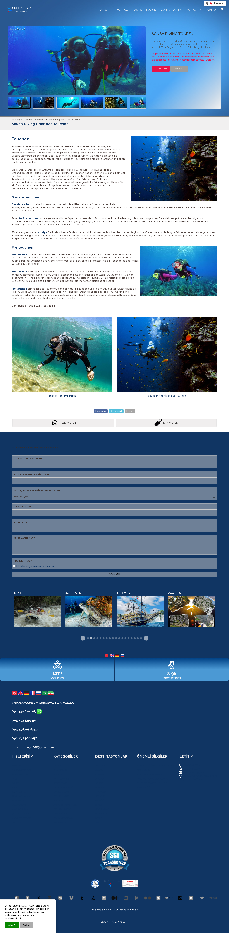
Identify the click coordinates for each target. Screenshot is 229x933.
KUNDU (99, 770)
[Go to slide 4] (97, 638)
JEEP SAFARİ (59, 783)
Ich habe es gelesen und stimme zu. (35, 566)
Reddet (26, 925)
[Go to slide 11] (119, 638)
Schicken (114, 574)
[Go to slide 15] (132, 638)
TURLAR (16, 765)
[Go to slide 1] (88, 638)
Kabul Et (12, 925)
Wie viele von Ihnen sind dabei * (32, 474)
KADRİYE (99, 774)
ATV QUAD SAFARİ (62, 787)
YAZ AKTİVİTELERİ (21, 818)
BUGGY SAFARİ (61, 792)
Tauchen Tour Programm (62, 396)
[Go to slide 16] (135, 638)
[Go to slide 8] (110, 638)
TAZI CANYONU (61, 779)
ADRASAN (100, 787)
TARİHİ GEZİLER (20, 809)
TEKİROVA (100, 792)
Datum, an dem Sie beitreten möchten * (37, 490)
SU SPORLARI (19, 805)
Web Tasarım (121, 922)
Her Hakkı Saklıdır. (128, 909)
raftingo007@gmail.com (197, 772)
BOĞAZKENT (101, 809)
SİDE (97, 822)
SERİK (98, 818)
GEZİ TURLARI (19, 792)
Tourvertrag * (22, 561)
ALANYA (99, 779)
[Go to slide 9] (113, 638)
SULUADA (58, 800)
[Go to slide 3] (94, 638)
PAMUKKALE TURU (63, 818)
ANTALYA (100, 765)
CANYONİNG (60, 770)
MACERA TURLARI (21, 796)
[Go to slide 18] (141, 638)
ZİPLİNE (57, 774)
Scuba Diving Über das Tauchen (167, 396)
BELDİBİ (99, 800)
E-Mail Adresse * (23, 506)
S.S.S (14, 787)
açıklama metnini (24, 915)
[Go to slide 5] (100, 638)
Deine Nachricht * (24, 538)
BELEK (98, 805)
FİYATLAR (16, 822)
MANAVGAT (101, 813)
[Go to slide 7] (107, 638)
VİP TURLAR (59, 822)
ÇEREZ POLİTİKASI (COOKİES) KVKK (155, 765)
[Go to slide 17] (138, 638)
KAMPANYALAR (19, 774)
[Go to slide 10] (116, 638)
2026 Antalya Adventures (104, 909)
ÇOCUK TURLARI (20, 813)
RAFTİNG (58, 765)
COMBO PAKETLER (21, 770)
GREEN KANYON (61, 809)
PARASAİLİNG (60, 813)
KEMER (98, 783)
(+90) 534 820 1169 (24, 711)
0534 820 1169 (191, 765)
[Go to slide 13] (125, 638)
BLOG (14, 779)
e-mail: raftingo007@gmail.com (33, 747)
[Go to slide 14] (128, 638)
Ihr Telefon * (21, 522)
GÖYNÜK (99, 796)
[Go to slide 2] (91, 638)
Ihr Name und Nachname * (28, 458)
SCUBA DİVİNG (61, 796)
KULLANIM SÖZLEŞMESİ (149, 774)
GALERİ (15, 783)
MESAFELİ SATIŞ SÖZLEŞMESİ (152, 779)
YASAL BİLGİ (143, 770)
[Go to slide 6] (104, 638)
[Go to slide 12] (122, 638)
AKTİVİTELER (18, 800)
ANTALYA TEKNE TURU (65, 805)
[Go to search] (222, 9)
